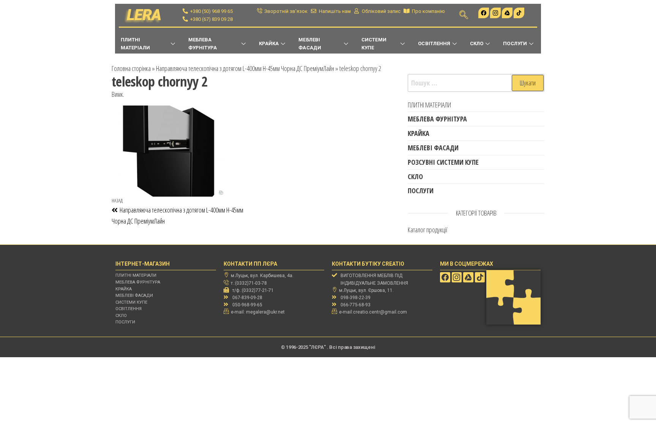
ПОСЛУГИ (515, 43)
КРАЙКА (269, 43)
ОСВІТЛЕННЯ (434, 43)
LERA (144, 15)
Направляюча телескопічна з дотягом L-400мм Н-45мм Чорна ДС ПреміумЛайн (245, 68)
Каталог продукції (428, 229)
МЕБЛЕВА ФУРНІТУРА (202, 43)
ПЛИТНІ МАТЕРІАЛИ (135, 43)
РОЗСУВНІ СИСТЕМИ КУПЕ (443, 162)
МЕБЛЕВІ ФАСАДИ (309, 43)
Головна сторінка (131, 68)
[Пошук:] (476, 83)
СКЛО (476, 43)
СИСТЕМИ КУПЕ (373, 43)
